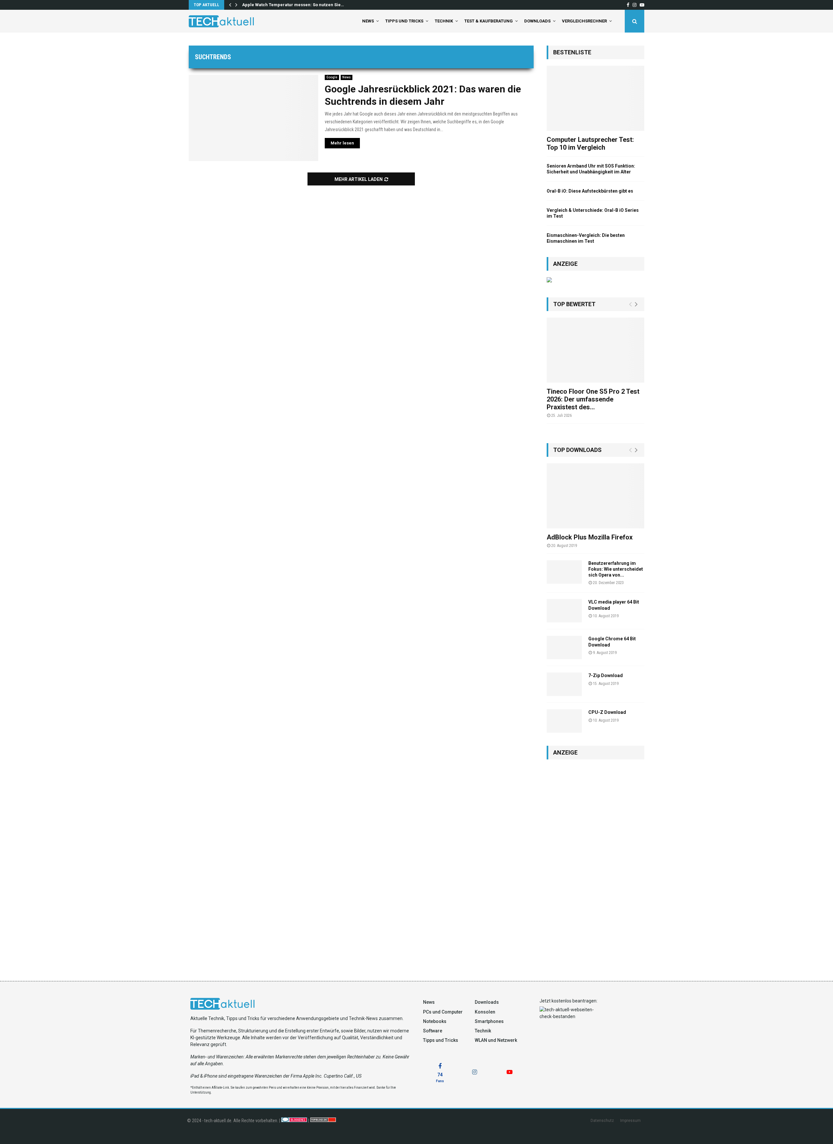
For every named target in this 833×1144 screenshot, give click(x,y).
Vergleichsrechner (584, 21)
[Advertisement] (595, 863)
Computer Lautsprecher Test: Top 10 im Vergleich (590, 143)
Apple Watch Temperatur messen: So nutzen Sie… (293, 4)
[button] (14, 1129)
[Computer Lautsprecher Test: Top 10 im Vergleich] (595, 98)
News (368, 21)
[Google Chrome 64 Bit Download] (564, 647)
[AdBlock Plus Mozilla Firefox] (595, 495)
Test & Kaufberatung (488, 21)
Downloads (537, 21)
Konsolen (485, 1012)
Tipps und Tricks (404, 21)
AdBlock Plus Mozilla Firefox (590, 537)
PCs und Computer (443, 1012)
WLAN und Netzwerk (496, 1040)
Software (432, 1030)
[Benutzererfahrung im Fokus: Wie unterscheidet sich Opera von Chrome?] (564, 572)
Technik (444, 21)
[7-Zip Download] (564, 684)
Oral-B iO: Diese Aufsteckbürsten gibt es (590, 191)
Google (331, 77)
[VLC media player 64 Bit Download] (564, 610)
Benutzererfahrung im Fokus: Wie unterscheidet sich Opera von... (615, 569)
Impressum (630, 1120)
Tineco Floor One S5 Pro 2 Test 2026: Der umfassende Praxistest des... (593, 399)
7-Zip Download (605, 675)
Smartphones (489, 1021)
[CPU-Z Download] (564, 721)
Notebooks (434, 1021)
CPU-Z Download (607, 712)
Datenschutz (602, 1120)
